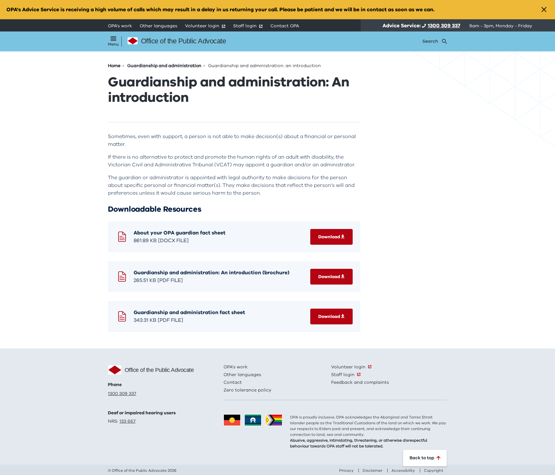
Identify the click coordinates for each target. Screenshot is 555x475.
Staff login (245, 26)
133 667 (127, 421)
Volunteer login (202, 26)
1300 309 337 (444, 25)
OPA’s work (120, 26)
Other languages (158, 26)
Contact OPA (284, 26)
